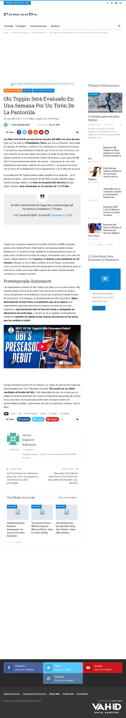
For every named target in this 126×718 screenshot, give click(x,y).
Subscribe (98, 308)
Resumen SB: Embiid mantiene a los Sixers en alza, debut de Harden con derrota (63, 478)
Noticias (27, 90)
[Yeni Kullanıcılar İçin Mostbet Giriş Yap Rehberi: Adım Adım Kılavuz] (66, 512)
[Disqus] (42, 605)
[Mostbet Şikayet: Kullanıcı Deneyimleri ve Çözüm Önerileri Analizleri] (18, 512)
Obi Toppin (53, 414)
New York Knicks (13, 90)
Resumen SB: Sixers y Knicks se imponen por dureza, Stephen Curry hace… (104, 230)
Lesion (13, 414)
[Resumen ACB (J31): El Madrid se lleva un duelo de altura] (94, 210)
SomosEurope (38, 26)
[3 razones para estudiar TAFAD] (105, 103)
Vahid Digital (117, 701)
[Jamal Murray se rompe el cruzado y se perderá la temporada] (94, 192)
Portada (8, 26)
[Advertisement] (86, 13)
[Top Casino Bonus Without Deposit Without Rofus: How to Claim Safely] (42, 512)
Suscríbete (82, 694)
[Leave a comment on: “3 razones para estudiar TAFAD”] (121, 124)
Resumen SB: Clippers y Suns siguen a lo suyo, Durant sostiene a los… (104, 153)
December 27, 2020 (61, 215)
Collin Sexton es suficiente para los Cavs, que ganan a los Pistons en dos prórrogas (22, 478)
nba (20, 414)
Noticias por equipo (43, 90)
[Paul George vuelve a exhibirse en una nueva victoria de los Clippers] (94, 172)
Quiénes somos (12, 694)
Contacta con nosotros (34, 694)
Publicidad (68, 694)
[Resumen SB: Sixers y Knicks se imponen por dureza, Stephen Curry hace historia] (94, 228)
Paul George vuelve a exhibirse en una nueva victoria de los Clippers (104, 174)
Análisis (55, 26)
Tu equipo (20, 26)
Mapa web (54, 694)
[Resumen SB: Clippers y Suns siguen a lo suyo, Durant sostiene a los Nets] (94, 151)
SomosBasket (64, 414)
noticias (43, 414)
